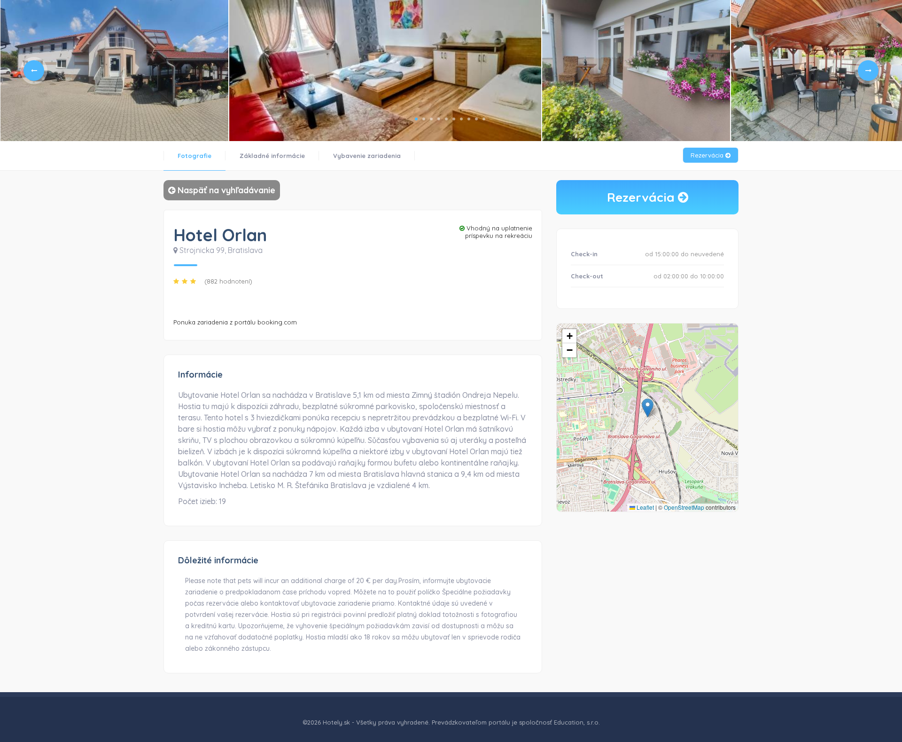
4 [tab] (438, 119)
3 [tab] (431, 119)
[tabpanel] (114, 70)
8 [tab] (468, 119)
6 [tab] (453, 119)
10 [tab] (483, 119)
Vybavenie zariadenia (367, 155)
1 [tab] (416, 119)
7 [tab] (461, 119)
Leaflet (644, 507)
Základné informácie (272, 155)
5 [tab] (446, 119)
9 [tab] (476, 119)
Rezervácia (708, 155)
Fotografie (194, 155)
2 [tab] (423, 119)
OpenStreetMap (684, 507)
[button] (647, 408)
